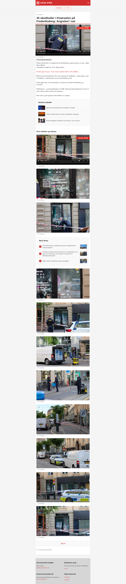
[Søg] (88, 3)
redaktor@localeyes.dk (42, 567)
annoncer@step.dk (41, 579)
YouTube (66, 579)
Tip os (68, 7)
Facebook (67, 577)
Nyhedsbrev (59, 8)
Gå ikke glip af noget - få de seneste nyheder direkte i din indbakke (57, 72)
